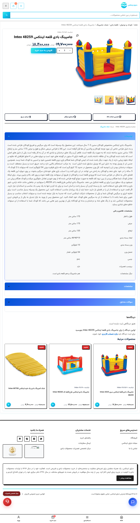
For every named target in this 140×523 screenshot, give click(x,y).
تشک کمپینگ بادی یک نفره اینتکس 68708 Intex (26, 388)
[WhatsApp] (41, 439)
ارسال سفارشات (84, 443)
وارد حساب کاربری (110, 334)
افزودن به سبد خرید (43, 50)
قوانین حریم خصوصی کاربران (34, 494)
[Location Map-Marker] (20, 439)
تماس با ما (133, 448)
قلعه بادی (114, 25)
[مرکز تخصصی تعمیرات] (7, 502)
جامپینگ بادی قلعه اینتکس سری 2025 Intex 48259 (117, 393)
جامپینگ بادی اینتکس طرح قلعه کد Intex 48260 (71, 392)
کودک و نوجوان (126, 25)
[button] (77, 35)
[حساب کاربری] (21, 6)
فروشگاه (134, 438)
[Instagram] (34, 439)
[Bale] (27, 439)
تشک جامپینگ (102, 25)
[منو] (6, 6)
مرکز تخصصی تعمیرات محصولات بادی (75, 448)
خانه (136, 25)
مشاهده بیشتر (125, 478)
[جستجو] (6, 15)
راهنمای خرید (85, 438)
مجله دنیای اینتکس (129, 443)
